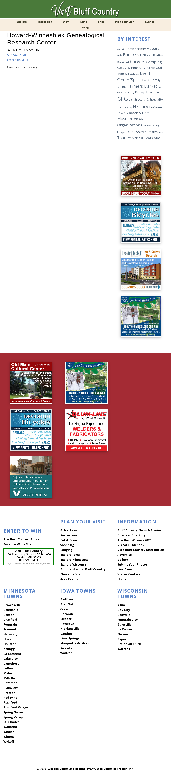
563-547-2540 (16, 55)
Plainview (10, 688)
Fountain (10, 624)
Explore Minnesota (74, 560)
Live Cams (125, 569)
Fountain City (127, 620)
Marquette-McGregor (76, 643)
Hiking (129, 107)
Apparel (154, 48)
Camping (154, 61)
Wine (156, 138)
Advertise (124, 555)
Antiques (141, 48)
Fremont (9, 629)
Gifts (122, 98)
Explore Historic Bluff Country (82, 569)
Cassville (123, 615)
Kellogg (9, 649)
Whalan (8, 732)
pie (124, 132)
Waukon (66, 653)
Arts (119, 55)
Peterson (10, 683)
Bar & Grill (138, 55)
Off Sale (138, 119)
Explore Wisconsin (73, 564)
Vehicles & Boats (140, 138)
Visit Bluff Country (85, 9)
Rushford (10, 702)
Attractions (69, 530)
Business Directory (131, 535)
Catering (142, 68)
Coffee (151, 68)
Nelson (122, 634)
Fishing (140, 92)
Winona (9, 737)
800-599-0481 (28, 560)
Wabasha (10, 727)
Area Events (69, 579)
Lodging (66, 550)
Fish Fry (128, 92)
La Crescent (12, 654)
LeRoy (8, 668)
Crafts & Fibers (132, 74)
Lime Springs (69, 638)
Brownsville (12, 605)
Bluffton (66, 599)
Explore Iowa (70, 555)
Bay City (123, 610)
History (140, 106)
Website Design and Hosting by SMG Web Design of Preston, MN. (91, 769)
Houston (9, 644)
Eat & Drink (69, 540)
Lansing (66, 633)
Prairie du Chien (129, 644)
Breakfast (123, 62)
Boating (158, 55)
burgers (137, 62)
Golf (131, 99)
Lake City (10, 659)
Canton (8, 615)
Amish (132, 49)
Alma (121, 605)
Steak (151, 132)
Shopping (67, 545)
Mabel (8, 673)
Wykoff (8, 741)
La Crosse (124, 629)
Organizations (129, 125)
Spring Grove (13, 712)
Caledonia (10, 610)
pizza (131, 131)
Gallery (122, 560)
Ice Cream (155, 107)
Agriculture (122, 49)
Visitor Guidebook (130, 545)
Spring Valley (13, 717)
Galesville (124, 624)
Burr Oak (67, 604)
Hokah (8, 639)
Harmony (10, 634)
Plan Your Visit (71, 574)
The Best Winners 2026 (134, 540)
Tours (122, 137)
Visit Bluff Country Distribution (140, 550)
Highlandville (70, 629)
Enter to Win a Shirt (18, 544)
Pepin (121, 639)
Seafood (141, 132)
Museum (125, 118)
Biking (149, 55)
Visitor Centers (128, 574)
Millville (9, 678)
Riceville (66, 648)
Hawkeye (67, 624)
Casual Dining (127, 67)
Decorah (66, 614)
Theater (159, 132)
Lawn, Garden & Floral (133, 113)
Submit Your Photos (132, 564)
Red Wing (10, 698)
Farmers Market (142, 86)
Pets (119, 132)
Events (146, 80)
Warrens (123, 649)
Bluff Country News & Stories (139, 530)
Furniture (152, 92)
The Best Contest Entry (21, 539)
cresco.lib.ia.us (17, 60)
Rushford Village (15, 707)
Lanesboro (11, 663)
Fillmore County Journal (38, 563)
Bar (126, 54)
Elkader (66, 619)
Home (121, 579)
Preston (9, 693)
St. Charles (11, 722)
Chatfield (10, 620)
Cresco (65, 609)
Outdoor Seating (151, 125)
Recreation (68, 535)
